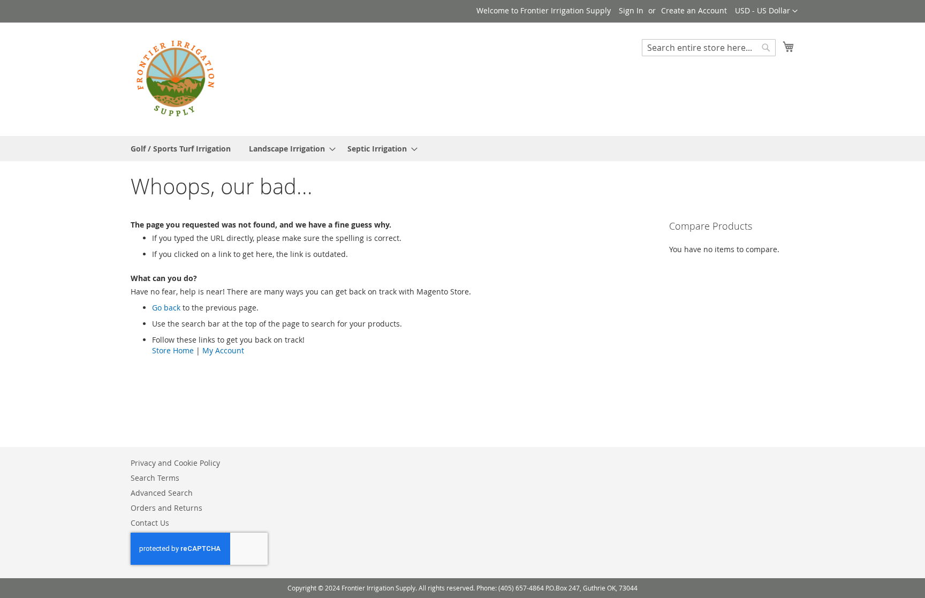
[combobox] (709, 47)
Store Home (173, 350)
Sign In (631, 10)
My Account (223, 350)
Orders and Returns (166, 508)
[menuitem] (180, 148)
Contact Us (150, 523)
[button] (766, 11)
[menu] (462, 148)
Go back (166, 307)
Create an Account (694, 10)
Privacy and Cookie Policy (175, 463)
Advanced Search (162, 493)
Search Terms (155, 478)
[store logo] (176, 79)
